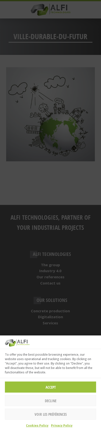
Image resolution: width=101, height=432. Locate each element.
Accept (51, 387)
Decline (50, 400)
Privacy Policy (62, 425)
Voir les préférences (51, 414)
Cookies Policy (37, 425)
